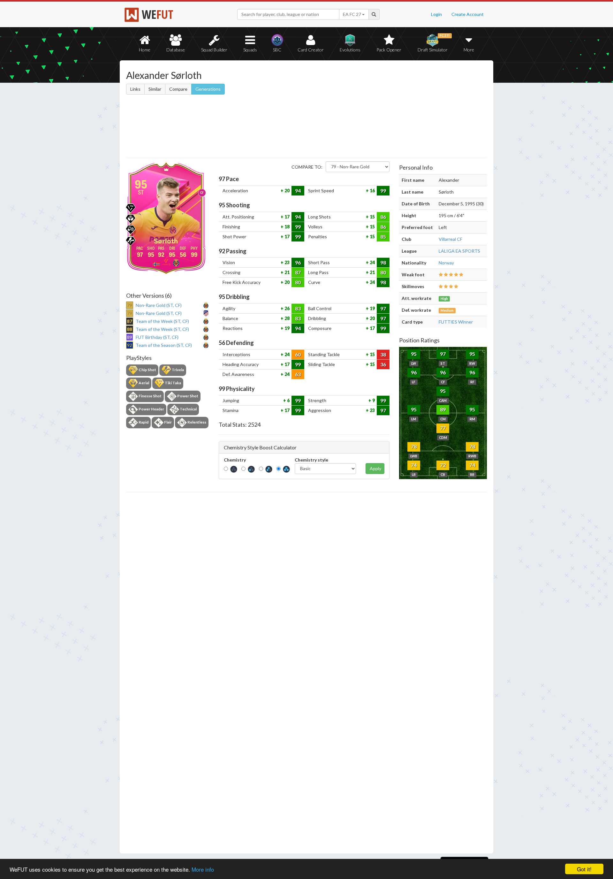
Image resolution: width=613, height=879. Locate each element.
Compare (178, 89)
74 (414, 465)
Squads (250, 49)
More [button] (469, 49)
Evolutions (350, 49)
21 (287, 272)
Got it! (584, 869)
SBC (277, 49)
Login (436, 14)
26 (287, 308)
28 (287, 318)
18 (287, 226)
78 (414, 446)
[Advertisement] (368, 110)
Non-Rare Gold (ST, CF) (159, 305)
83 (298, 308)
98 (383, 262)
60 (298, 354)
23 (287, 262)
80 (383, 272)
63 (298, 374)
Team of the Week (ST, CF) (162, 321)
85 (383, 236)
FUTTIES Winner (456, 322)
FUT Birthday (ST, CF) (157, 337)
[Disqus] (306, 673)
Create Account (467, 14)
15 (372, 216)
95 (414, 354)
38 (383, 354)
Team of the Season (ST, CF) (164, 345)
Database (175, 49)
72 (443, 465)
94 (298, 190)
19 (372, 308)
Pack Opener (388, 49)
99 (383, 190)
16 (372, 190)
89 (443, 409)
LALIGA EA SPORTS (459, 251)
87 (298, 272)
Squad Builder (214, 49)
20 (287, 190)
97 (383, 308)
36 (383, 364)
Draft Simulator (434, 43)
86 (383, 217)
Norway (446, 262)
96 (298, 262)
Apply (375, 468)
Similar (154, 89)
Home (144, 49)
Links (135, 89)
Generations (208, 89)
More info (203, 869)
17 (287, 216)
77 (443, 428)
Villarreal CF (450, 239)
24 (372, 262)
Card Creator (311, 49)
